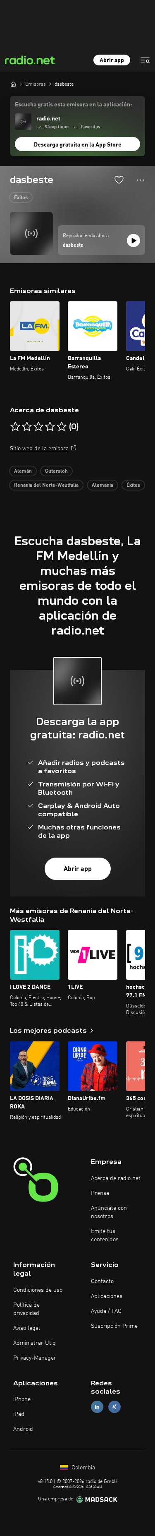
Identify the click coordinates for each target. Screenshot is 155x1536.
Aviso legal (26, 1328)
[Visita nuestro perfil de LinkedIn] (97, 1407)
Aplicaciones (106, 1296)
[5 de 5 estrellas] (61, 427)
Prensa (100, 1193)
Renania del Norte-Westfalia (46, 485)
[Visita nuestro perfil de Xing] (114, 1407)
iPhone (22, 1399)
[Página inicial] (13, 84)
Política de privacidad (26, 1309)
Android (23, 1429)
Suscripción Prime (114, 1326)
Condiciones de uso (37, 1290)
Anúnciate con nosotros (109, 1212)
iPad (18, 1414)
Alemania (102, 485)
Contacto (102, 1281)
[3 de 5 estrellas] (38, 427)
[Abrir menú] (145, 60)
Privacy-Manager (34, 1358)
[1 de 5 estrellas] (15, 427)
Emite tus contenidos (105, 1235)
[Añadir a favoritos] (119, 179)
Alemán (23, 471)
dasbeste (73, 245)
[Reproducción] (133, 240)
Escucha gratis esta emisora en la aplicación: (73, 105)
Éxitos (21, 197)
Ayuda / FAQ (106, 1311)
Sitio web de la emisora (39, 449)
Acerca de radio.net (116, 1178)
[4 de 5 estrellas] (50, 427)
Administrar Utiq (34, 1343)
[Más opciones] (140, 180)
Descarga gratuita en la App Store (78, 145)
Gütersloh (56, 471)
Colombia (82, 1468)
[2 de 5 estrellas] (27, 427)
